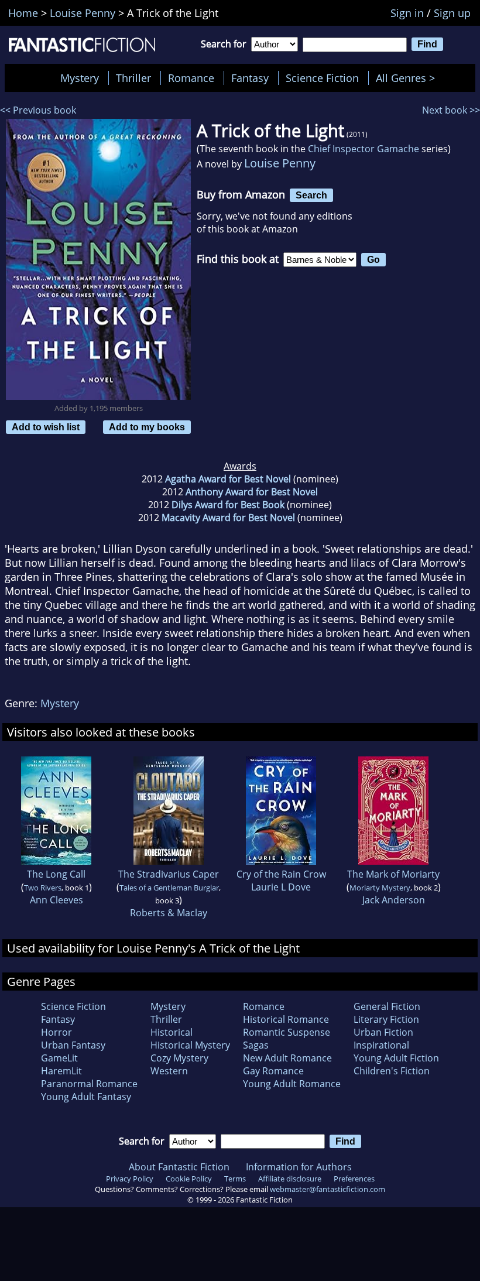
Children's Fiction (392, 1070)
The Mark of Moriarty (393, 874)
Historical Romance (286, 1019)
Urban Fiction (383, 1032)
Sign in (407, 13)
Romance (191, 78)
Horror (56, 1032)
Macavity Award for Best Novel (228, 517)
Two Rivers (42, 887)
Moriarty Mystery (379, 887)
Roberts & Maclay (168, 912)
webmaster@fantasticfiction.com (327, 1189)
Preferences (354, 1178)
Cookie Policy (189, 1178)
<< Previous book (38, 110)
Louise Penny (280, 163)
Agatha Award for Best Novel (228, 478)
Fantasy (250, 78)
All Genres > (408, 78)
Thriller (133, 78)
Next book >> (451, 110)
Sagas (256, 1045)
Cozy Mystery (179, 1057)
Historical (171, 1032)
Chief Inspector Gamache (363, 148)
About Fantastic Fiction (179, 1166)
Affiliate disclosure (289, 1178)
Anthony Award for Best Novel (252, 491)
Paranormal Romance (89, 1083)
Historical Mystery (190, 1045)
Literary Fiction (386, 1019)
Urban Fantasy (73, 1045)
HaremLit (61, 1070)
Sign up (452, 13)
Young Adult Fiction (396, 1057)
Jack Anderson (393, 899)
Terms (235, 1178)
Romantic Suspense (286, 1032)
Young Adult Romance (292, 1083)
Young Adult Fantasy (86, 1096)
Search (311, 195)
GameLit (59, 1057)
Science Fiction (322, 78)
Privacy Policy (129, 1178)
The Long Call (56, 874)
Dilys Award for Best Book (228, 504)
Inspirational (381, 1045)
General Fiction (387, 1006)
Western (169, 1070)
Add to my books (147, 427)
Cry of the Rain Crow (281, 874)
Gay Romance (273, 1070)
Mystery (79, 78)
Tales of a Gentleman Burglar (169, 887)
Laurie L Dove (281, 887)
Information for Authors (299, 1166)
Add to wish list (46, 427)
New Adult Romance (287, 1057)
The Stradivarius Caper (168, 874)
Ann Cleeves (56, 899)
